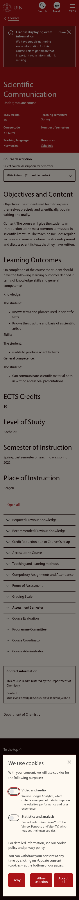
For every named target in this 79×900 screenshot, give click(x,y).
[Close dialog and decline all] (69, 761)
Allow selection (41, 880)
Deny (17, 880)
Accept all (63, 880)
